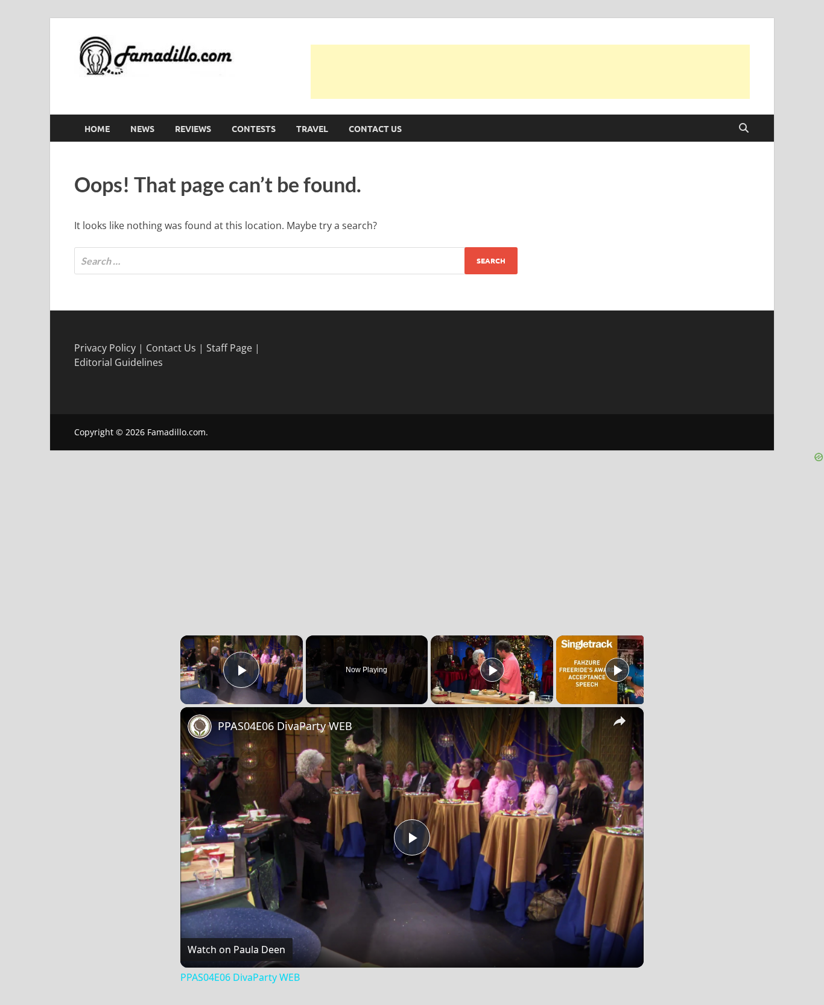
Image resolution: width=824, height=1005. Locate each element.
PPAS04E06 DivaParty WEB (285, 726)
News (142, 128)
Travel (312, 128)
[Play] (492, 670)
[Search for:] (296, 260)
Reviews (193, 128)
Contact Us (375, 128)
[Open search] (744, 128)
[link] (200, 726)
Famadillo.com (176, 432)
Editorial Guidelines (118, 362)
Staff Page (229, 347)
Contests (254, 128)
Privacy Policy (105, 347)
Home (97, 128)
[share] (619, 720)
